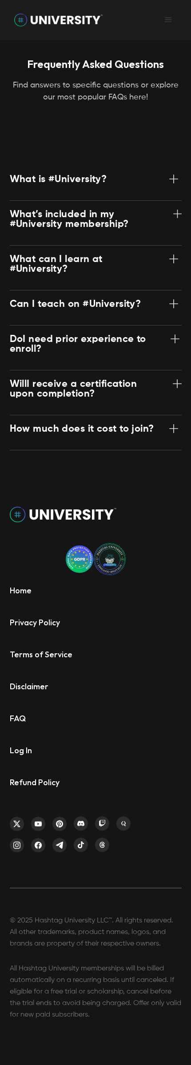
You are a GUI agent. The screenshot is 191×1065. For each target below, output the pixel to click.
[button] (168, 20)
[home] (56, 20)
